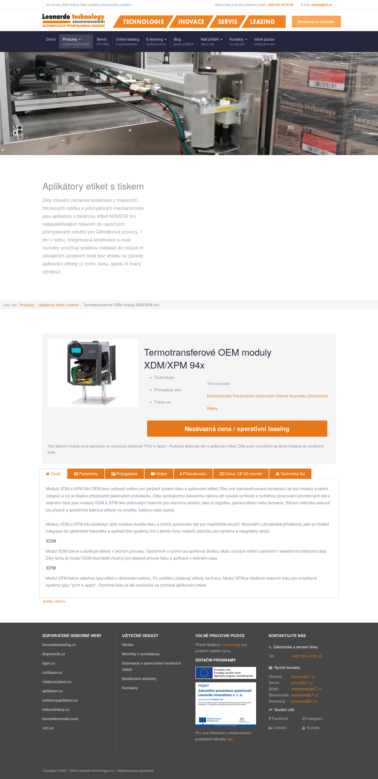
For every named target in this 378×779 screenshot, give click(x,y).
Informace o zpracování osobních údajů (151, 666)
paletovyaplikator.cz (60, 700)
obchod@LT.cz (321, 4)
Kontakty (237, 41)
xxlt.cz (48, 727)
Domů (51, 39)
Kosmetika (297, 395)
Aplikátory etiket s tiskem (59, 304)
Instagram (314, 718)
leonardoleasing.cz (59, 644)
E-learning (156, 41)
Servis (103, 41)
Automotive (265, 395)
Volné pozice (264, 41)
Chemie (282, 395)
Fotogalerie (127, 474)
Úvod (55, 474)
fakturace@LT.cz (304, 694)
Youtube (313, 727)
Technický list (292, 474)
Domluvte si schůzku (316, 21)
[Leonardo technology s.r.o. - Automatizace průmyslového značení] (73, 20)
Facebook (280, 718)
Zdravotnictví (317, 395)
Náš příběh (210, 41)
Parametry (88, 474)
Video (161, 474)
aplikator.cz (52, 690)
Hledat (127, 644)
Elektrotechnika (219, 395)
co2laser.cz (52, 672)
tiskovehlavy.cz (55, 709)
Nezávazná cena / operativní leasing (237, 428)
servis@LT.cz (302, 682)
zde (230, 738)
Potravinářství (244, 395)
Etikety (212, 408)
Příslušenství (194, 474)
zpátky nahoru (54, 601)
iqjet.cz (48, 663)
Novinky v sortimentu (141, 653)
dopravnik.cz (53, 653)
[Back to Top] (365, 736)
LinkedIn (280, 727)
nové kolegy (231, 644)
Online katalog (127, 41)
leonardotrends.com (60, 718)
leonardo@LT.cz (304, 701)
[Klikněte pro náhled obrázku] (93, 372)
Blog (184, 41)
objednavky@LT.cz (306, 688)
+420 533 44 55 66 (306, 655)
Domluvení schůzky (139, 678)
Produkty (76, 41)
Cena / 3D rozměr (243, 474)
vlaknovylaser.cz (56, 681)
